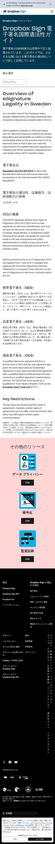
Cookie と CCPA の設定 (13, 661)
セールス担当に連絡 (11, 647)
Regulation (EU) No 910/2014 (18, 171)
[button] (52, 11)
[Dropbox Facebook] (10, 761)
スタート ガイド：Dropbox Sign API (11, 675)
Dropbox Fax (8, 599)
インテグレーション (11, 605)
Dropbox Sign (10, 21)
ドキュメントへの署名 (39, 597)
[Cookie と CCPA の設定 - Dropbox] (27, 830)
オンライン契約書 (37, 608)
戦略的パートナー (51, 661)
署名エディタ (35, 619)
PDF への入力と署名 (38, 602)
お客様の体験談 (48, 674)
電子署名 (34, 591)
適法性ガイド (48, 720)
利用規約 (28, 647)
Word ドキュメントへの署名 (41, 625)
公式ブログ (48, 654)
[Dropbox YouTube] (15, 761)
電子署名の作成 (36, 613)
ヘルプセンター (9, 641)
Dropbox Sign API (11, 594)
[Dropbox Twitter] (4, 761)
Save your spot (27, 5)
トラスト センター (48, 742)
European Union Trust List (16, 387)
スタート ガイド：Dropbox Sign (10, 667)
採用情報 (28, 641)
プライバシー (30, 652)
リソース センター (48, 698)
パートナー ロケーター (51, 689)
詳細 (27, 483)
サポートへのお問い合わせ (13, 653)
